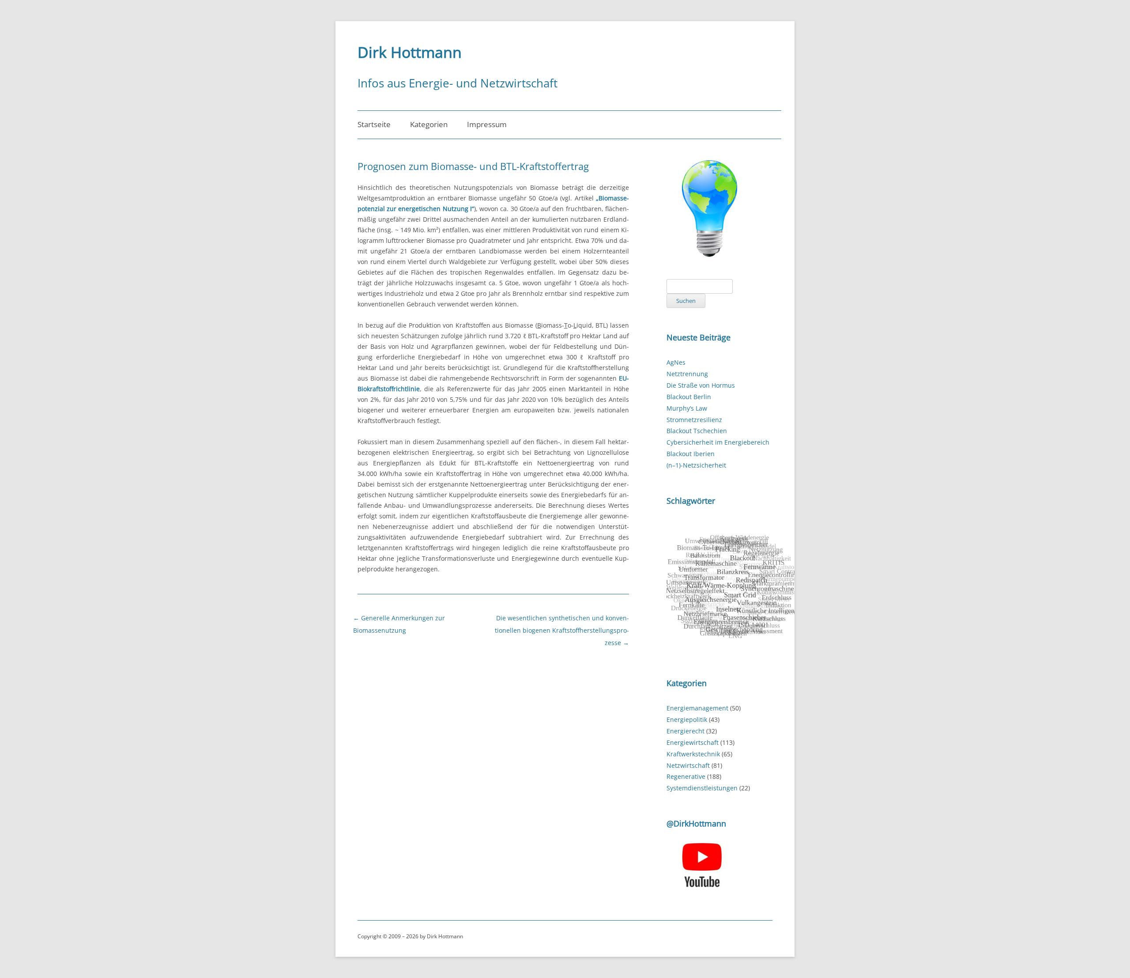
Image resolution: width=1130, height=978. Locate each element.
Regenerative (686, 776)
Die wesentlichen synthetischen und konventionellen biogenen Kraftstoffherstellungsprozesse (562, 630)
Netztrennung (687, 374)
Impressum (487, 124)
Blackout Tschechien (697, 431)
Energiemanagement (697, 708)
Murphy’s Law (687, 408)
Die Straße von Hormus (701, 385)
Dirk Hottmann (410, 52)
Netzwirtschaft (688, 765)
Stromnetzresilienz (694, 419)
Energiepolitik (687, 719)
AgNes (676, 362)
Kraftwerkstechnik (693, 754)
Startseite (374, 124)
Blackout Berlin (689, 397)
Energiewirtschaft (693, 742)
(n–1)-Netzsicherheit (696, 465)
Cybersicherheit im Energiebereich (718, 442)
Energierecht (685, 731)
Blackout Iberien (691, 453)
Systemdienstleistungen (702, 788)
